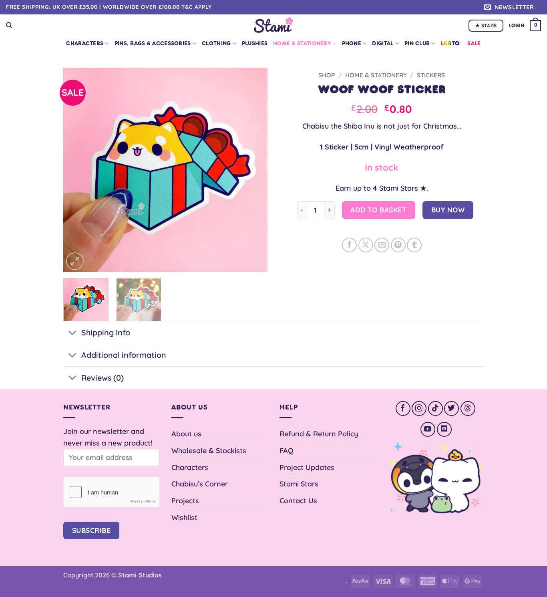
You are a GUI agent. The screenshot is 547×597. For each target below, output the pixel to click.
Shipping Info (105, 332)
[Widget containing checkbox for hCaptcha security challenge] (111, 492)
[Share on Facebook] (349, 245)
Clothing (216, 43)
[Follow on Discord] (444, 429)
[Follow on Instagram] (419, 408)
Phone (351, 43)
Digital (382, 43)
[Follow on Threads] (468, 408)
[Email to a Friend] (381, 245)
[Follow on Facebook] (403, 408)
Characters (84, 43)
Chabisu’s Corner (199, 483)
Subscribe (91, 530)
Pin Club (417, 43)
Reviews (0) (102, 378)
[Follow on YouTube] (427, 429)
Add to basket (378, 210)
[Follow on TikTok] (435, 408)
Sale (474, 43)
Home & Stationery (302, 43)
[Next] (253, 169)
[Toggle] (72, 333)
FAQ (287, 450)
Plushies (254, 43)
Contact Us (298, 500)
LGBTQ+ (451, 43)
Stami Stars (299, 483)
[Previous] (77, 169)
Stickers (431, 75)
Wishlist (184, 517)
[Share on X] (365, 245)
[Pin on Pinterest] (398, 245)
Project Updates (307, 467)
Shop (326, 75)
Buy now (448, 210)
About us (186, 433)
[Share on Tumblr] (414, 245)
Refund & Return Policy (319, 433)
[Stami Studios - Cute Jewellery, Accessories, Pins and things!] (274, 25)
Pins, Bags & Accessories (153, 43)
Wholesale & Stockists (208, 450)
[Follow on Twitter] (451, 408)
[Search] (9, 25)
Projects (185, 500)
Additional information (123, 355)
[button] (510, 7)
